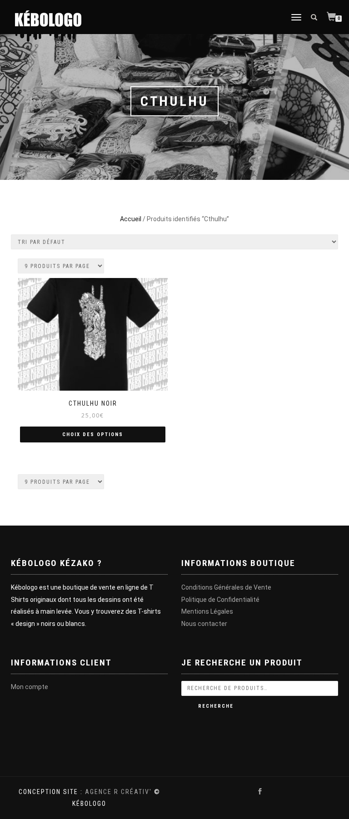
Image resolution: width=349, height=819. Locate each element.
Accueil (130, 219)
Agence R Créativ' (118, 791)
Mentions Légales (207, 611)
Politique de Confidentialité (220, 599)
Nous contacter (204, 623)
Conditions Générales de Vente (226, 587)
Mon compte (29, 686)
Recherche (216, 706)
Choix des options (92, 434)
